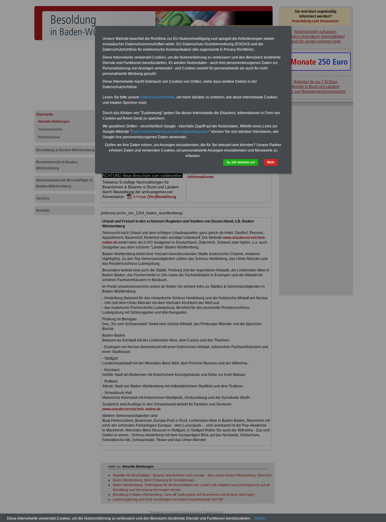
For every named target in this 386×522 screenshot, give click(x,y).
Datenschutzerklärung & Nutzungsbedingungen (170, 132)
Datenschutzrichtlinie (157, 97)
